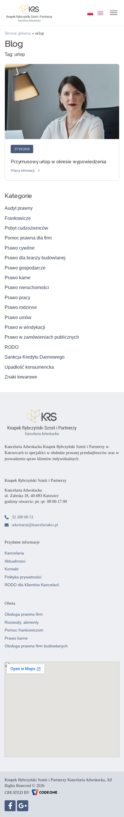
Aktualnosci (15, 561)
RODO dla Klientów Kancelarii (32, 584)
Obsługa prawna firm (24, 614)
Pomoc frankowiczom (24, 630)
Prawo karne (16, 638)
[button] (25, 171)
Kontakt (11, 569)
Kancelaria (14, 553)
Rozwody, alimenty (22, 622)
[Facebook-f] (10, 805)
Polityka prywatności (23, 577)
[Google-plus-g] (22, 805)
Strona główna (18, 33)
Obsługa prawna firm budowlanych (36, 646)
